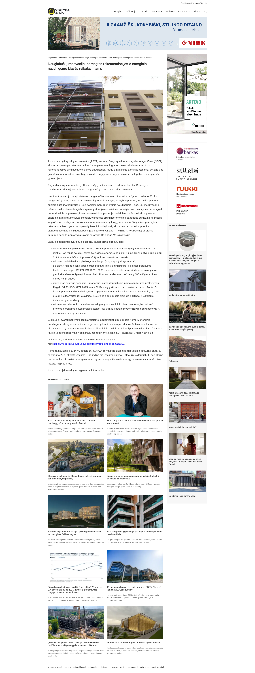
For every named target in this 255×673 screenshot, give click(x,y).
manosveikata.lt (55, 667)
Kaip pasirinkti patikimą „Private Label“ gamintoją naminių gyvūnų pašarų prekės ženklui (72, 421)
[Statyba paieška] (205, 12)
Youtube (203, 3)
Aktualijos (63, 58)
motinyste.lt (145, 667)
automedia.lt (93, 667)
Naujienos (184, 11)
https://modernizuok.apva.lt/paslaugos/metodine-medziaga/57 (88, 343)
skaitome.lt (104, 667)
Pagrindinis (52, 58)
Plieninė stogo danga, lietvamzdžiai (185, 195)
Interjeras (157, 11)
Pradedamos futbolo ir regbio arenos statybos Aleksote (134, 642)
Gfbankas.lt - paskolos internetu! (185, 158)
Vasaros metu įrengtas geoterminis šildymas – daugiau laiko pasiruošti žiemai (185, 461)
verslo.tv (67, 667)
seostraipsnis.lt (157, 667)
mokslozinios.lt (117, 667)
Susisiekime (186, 3)
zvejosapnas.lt (132, 667)
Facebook (195, 3)
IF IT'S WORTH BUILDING (182, 212)
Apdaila (144, 11)
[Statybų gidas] (59, 14)
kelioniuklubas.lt (79, 667)
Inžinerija (131, 11)
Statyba (118, 11)
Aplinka (170, 11)
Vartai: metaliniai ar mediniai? (183, 427)
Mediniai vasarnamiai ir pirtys (182, 295)
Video (196, 11)
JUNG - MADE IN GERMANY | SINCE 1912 (186, 177)
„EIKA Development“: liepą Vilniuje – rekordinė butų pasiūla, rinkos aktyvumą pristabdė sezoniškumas (73, 644)
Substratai (173, 361)
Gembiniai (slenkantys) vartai (182, 496)
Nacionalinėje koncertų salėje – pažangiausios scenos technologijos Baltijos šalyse (74, 533)
